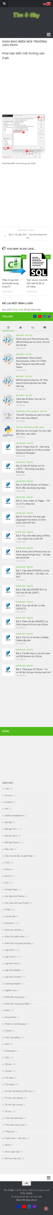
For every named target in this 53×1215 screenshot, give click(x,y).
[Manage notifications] (46, 1208)
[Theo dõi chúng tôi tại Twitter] (49, 316)
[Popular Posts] (20, 328)
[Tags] (45, 328)
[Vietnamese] (49, 4)
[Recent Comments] (32, 328)
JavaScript (10, 916)
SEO (7, 1044)
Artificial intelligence (27, 411)
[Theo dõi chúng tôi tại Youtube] (39, 316)
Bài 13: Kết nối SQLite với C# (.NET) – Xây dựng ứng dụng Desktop (30, 468)
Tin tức (28, 335)
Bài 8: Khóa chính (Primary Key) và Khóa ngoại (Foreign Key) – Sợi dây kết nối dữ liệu (33, 554)
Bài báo (8, 822)
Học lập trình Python (14, 896)
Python (8, 1030)
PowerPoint (10, 1017)
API (6, 809)
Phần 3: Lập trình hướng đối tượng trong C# (10, 283)
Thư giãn (9, 1077)
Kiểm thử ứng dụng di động (18, 943)
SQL (7, 1057)
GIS (7, 882)
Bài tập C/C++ (12, 829)
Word (7, 1145)
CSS (7, 862)
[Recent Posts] (8, 328)
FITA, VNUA (26, 1193)
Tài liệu (8, 1071)
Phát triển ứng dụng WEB (17, 1003)
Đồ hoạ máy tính (13, 1158)
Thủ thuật (9, 1084)
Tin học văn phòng (13, 1098)
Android (8, 802)
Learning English (13, 983)
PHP (7, 1010)
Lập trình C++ (11, 956)
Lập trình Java (12, 963)
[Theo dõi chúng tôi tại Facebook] (35, 316)
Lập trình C (10, 950)
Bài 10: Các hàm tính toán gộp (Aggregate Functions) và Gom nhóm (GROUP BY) (31, 519)
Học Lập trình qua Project (17, 903)
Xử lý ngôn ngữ (12, 1151)
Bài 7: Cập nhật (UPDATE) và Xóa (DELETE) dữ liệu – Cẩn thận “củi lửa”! (32, 573)
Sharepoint (10, 1051)
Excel (7, 876)
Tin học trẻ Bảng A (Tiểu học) (30, 427)
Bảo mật (20, 335)
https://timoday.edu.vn (26, 1200)
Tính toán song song (14, 1125)
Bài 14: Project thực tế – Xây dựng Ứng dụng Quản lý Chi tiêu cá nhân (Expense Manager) (33, 449)
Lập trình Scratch (13, 977)
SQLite (30, 443)
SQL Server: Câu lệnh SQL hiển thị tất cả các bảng (37, 283)
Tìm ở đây (9, 1190)
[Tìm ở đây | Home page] (26, 15)
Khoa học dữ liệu (13, 930)
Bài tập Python (12, 842)
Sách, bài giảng (12, 1037)
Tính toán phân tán (14, 1118)
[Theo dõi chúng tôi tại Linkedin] (44, 316)
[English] (45, 4)
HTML (8, 909)
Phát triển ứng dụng (14, 997)
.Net (7, 788)
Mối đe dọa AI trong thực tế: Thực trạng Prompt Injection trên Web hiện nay (32, 383)
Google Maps (11, 889)
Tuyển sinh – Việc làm (15, 1138)
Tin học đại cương (13, 1104)
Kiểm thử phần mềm (15, 936)
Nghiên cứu (10, 990)
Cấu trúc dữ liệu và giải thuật (18, 856)
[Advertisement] (26, 88)
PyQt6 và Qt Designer (15, 1024)
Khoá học (20, 443)
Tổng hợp (9, 1131)
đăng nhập (17, 309)
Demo (8, 869)
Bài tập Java (11, 835)
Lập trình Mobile (12, 970)
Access (8, 795)
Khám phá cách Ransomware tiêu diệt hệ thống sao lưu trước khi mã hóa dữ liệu (32, 342)
